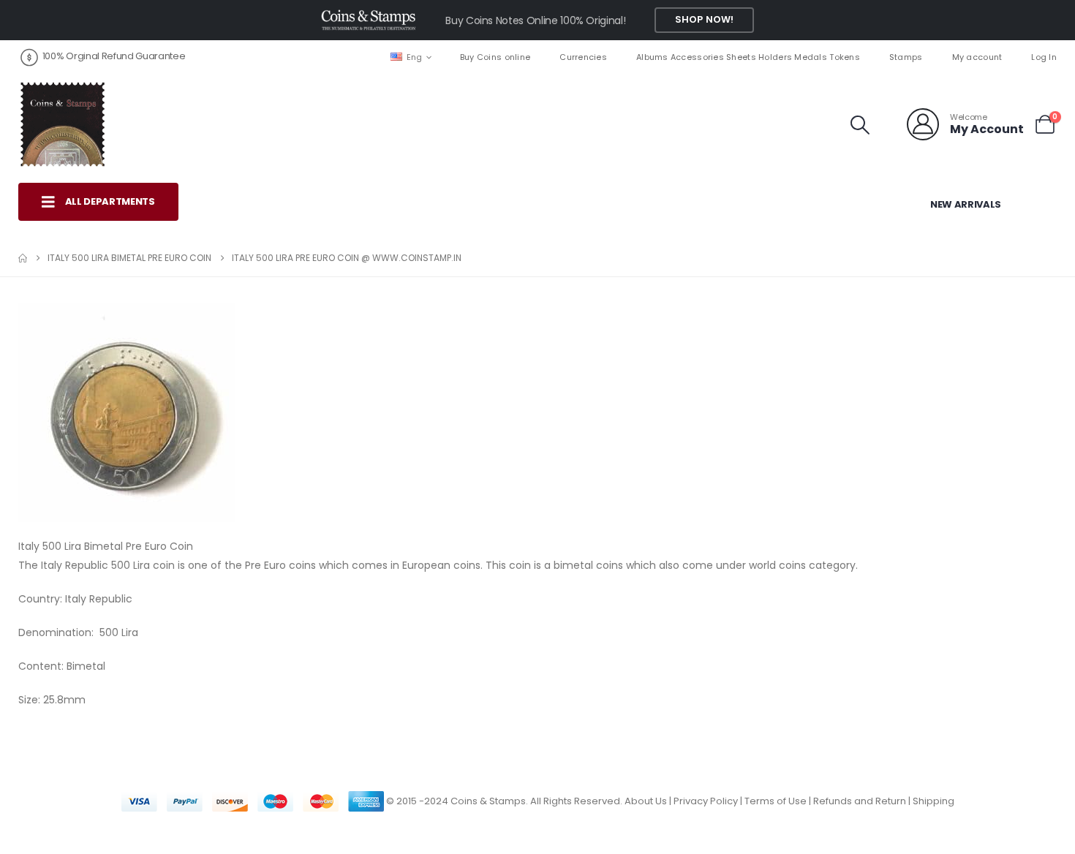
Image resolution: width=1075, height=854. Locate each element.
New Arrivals (965, 204)
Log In (1044, 57)
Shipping (933, 801)
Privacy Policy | (709, 801)
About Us (646, 801)
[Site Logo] (62, 124)
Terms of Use (775, 801)
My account (977, 57)
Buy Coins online (495, 57)
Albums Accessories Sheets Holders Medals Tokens (748, 57)
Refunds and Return (859, 801)
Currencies (583, 57)
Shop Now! (704, 19)
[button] (860, 125)
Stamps (906, 57)
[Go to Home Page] (22, 258)
